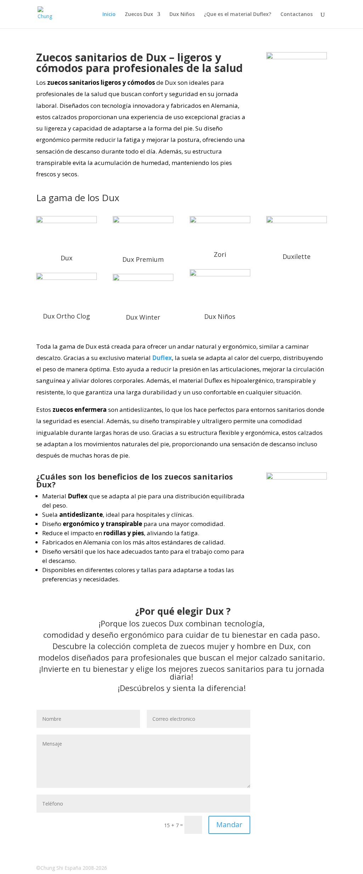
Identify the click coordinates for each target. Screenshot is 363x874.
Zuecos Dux (139, 14)
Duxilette (297, 256)
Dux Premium (143, 259)
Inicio (109, 14)
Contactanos (296, 14)
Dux (66, 258)
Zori (220, 254)
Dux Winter (143, 317)
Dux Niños (182, 14)
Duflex (162, 358)
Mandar (229, 824)
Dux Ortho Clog (66, 316)
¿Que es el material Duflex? (237, 14)
